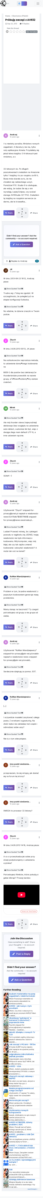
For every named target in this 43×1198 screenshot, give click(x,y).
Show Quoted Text (13, 289)
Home (7, 16)
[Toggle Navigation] (38, 3)
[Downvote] (26, 213)
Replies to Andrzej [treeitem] (24, 261)
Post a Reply (23, 954)
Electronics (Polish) (20, 16)
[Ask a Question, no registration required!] (24, 3)
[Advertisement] (21, 59)
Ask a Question (23, 244)
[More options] (39, 135)
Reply (10, 213)
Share (35, 213)
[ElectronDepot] (4, 3)
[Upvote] (19, 213)
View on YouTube (29, 911)
